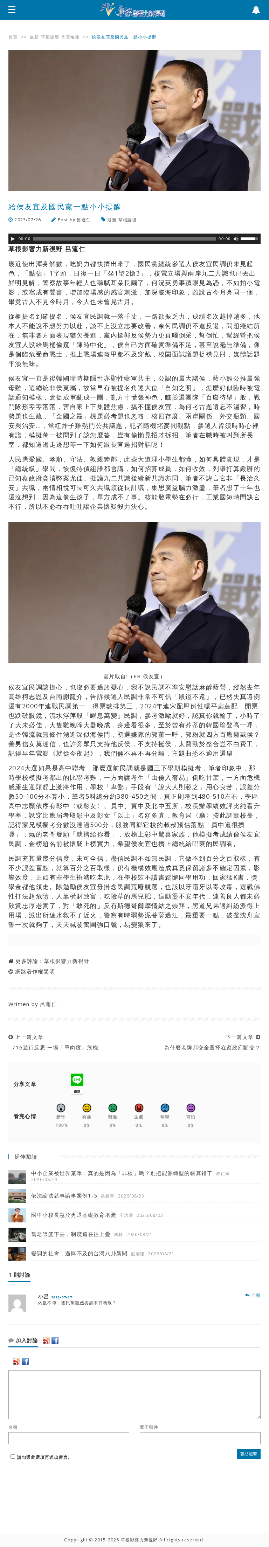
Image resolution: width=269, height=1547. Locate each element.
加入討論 (26, 1340)
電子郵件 (149, 1427)
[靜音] (236, 239)
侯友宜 (151, 676)
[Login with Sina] (46, 1340)
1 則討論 (19, 1275)
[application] (134, 239)
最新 (34, 37)
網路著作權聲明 (35, 971)
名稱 (13, 1427)
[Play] (13, 239)
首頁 (13, 37)
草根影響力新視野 (66, 960)
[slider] (250, 238)
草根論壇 (50, 37)
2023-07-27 (61, 1297)
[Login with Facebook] (54, 1340)
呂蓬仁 (84, 220)
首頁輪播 (70, 37)
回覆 (255, 1295)
